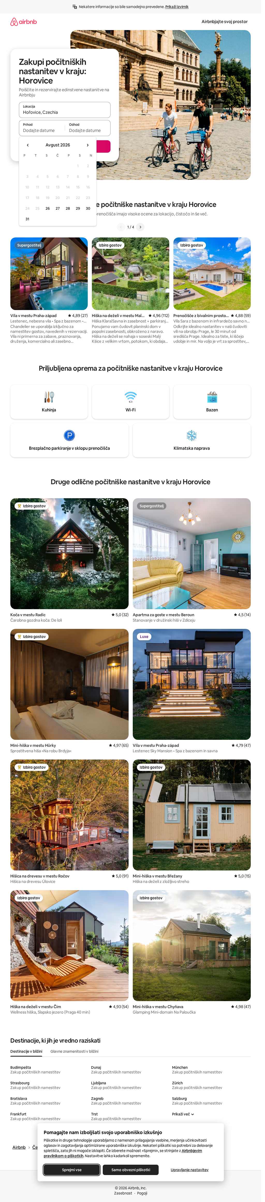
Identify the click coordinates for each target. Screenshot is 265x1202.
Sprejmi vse (71, 1170)
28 (68, 208)
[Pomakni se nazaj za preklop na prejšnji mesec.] (28, 145)
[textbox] (42, 130)
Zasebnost (123, 1193)
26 (48, 208)
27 (58, 208)
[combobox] (64, 112)
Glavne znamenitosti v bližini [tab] (74, 1051)
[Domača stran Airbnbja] (23, 21)
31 (27, 219)
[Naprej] (140, 227)
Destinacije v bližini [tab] (26, 1051)
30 (88, 208)
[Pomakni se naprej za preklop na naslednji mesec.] (87, 145)
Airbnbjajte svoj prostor (225, 21)
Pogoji (142, 1193)
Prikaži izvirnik (177, 6)
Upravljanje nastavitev (190, 1170)
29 (78, 208)
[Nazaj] (121, 227)
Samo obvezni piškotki (130, 1170)
